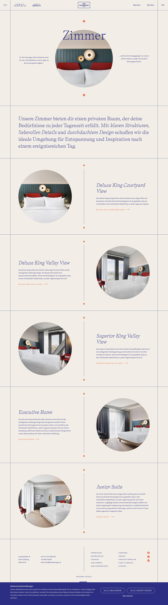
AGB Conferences (99, 566)
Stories (122, 566)
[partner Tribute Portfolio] (20, 5)
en (163, 5)
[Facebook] (148, 553)
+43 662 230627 (46, 559)
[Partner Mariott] (37, 5)
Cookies (95, 559)
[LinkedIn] (148, 561)
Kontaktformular (127, 559)
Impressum (96, 553)
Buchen (150, 5)
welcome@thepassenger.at (51, 562)
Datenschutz (97, 556)
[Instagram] (148, 557)
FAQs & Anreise (126, 563)
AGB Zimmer (96, 563)
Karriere (136, 5)
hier (89, 589)
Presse (122, 556)
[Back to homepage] (84, 5)
